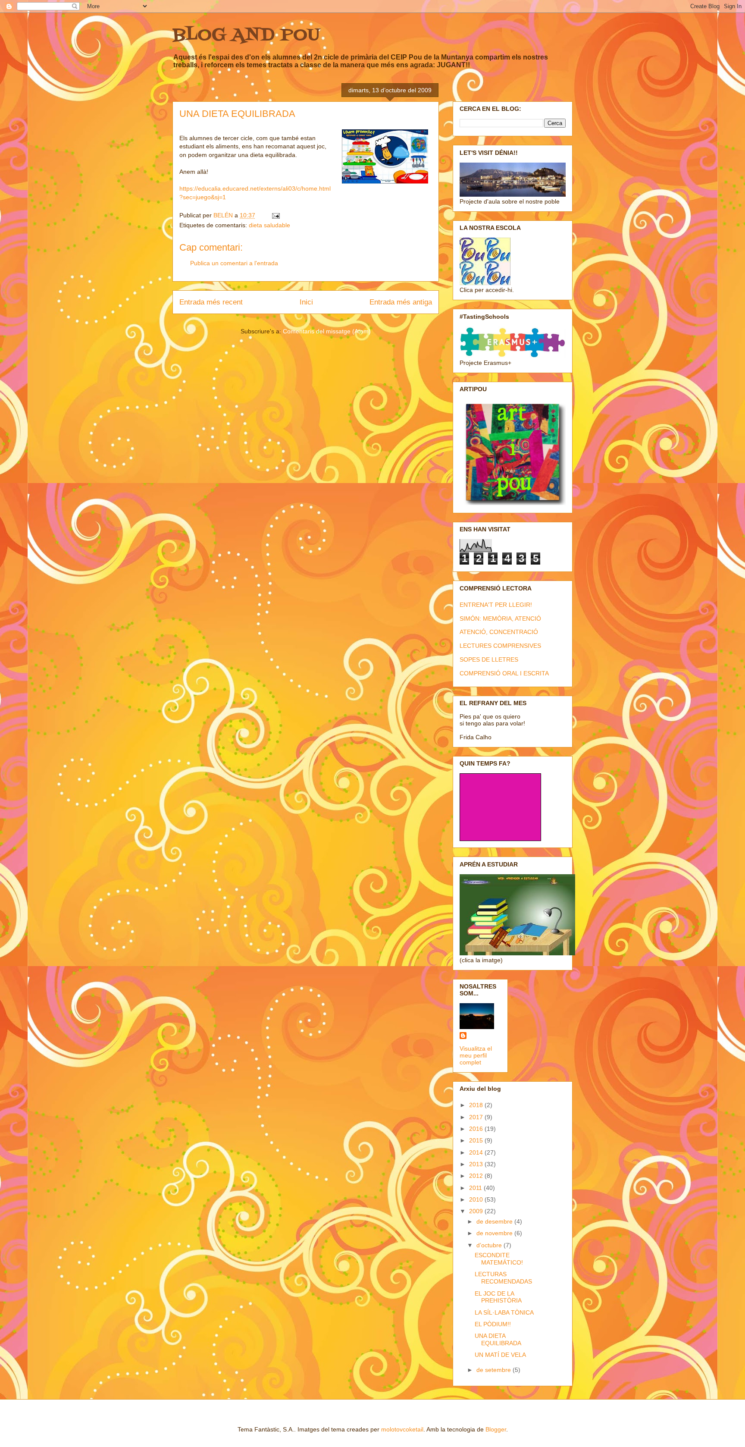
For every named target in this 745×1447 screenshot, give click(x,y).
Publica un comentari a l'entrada (234, 263)
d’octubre (490, 1245)
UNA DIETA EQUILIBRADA (498, 1339)
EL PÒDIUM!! (493, 1324)
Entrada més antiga (400, 302)
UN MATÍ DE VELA (500, 1354)
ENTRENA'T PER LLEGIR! (496, 604)
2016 (477, 1128)
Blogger (495, 1429)
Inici (306, 302)
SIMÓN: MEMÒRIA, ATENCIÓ (500, 618)
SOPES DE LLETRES (489, 659)
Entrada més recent (211, 302)
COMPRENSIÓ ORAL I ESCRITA (504, 673)
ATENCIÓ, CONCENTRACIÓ (499, 631)
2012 (477, 1175)
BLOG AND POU (246, 35)
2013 (477, 1164)
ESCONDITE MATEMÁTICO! (499, 1259)
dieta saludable (269, 225)
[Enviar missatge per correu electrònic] (275, 215)
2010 (477, 1199)
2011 (476, 1187)
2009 (477, 1211)
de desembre (495, 1221)
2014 (477, 1152)
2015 (477, 1140)
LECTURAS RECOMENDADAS (503, 1278)
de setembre (494, 1369)
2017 (477, 1117)
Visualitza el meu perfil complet (476, 1055)
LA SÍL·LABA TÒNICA (504, 1312)
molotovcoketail (402, 1429)
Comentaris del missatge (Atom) (327, 331)
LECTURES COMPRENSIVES (500, 645)
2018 (477, 1105)
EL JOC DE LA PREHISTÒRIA (498, 1297)
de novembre (495, 1233)
